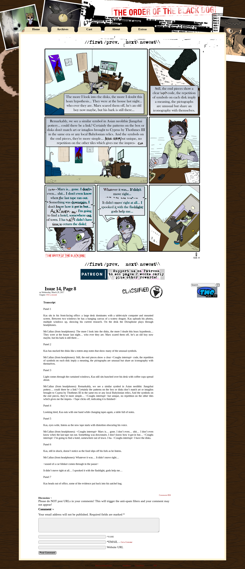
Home (36, 29)
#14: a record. (51, 295)
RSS (155, 565)
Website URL (115, 547)
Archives (62, 29)
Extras (142, 29)
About (116, 29)
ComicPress (139, 565)
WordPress (127, 565)
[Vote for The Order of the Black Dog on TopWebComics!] (207, 297)
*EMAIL (119, 541)
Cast (89, 29)
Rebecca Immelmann (104, 565)
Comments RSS (165, 495)
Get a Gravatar (126, 542)
